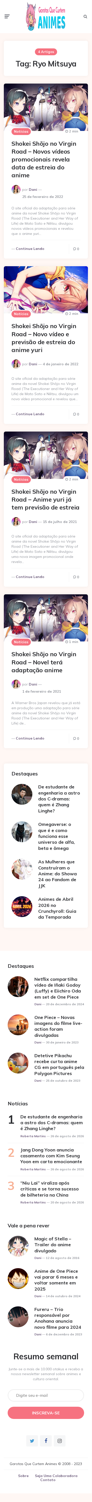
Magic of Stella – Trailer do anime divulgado (52, 1245)
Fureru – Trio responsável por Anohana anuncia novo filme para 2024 (57, 1318)
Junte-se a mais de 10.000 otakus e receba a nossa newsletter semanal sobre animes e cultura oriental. (46, 1374)
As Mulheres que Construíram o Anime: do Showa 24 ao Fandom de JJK (57, 874)
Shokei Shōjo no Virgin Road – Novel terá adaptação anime (43, 662)
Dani (33, 189)
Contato (48, 1480)
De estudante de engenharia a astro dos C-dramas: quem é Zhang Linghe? (59, 799)
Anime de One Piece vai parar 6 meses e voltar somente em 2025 (56, 1280)
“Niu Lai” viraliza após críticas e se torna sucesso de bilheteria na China (49, 1189)
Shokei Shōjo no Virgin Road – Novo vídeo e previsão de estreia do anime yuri (43, 338)
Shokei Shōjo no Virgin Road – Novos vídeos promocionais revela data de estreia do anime (43, 159)
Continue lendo (30, 249)
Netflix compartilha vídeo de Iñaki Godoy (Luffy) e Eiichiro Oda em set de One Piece (57, 988)
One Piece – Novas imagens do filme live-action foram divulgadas (58, 1026)
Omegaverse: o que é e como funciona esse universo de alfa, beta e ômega (56, 836)
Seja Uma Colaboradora (56, 1475)
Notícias (21, 131)
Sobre (23, 1475)
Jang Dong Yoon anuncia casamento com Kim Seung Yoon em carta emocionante (51, 1156)
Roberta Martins (33, 1136)
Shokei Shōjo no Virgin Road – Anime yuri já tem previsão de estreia (45, 499)
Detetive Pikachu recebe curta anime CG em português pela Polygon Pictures (59, 1064)
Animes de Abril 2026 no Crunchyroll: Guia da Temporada (57, 908)
